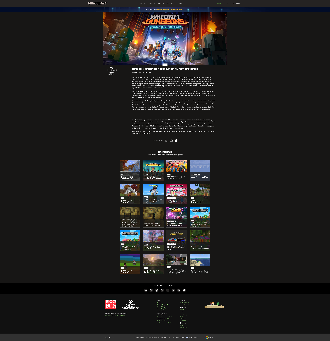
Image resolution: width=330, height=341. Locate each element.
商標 (165, 337)
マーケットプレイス (184, 303)
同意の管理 (122, 315)
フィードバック (183, 314)
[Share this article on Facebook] (176, 140)
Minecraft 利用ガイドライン (111, 315)
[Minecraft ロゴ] (97, 3)
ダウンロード (183, 318)
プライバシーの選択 (193, 337)
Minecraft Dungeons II (162, 305)
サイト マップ (183, 316)
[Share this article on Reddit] (171, 140)
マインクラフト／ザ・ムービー (164, 322)
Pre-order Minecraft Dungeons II (169, 9)
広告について (171, 337)
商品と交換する (183, 327)
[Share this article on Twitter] (166, 140)
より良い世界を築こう (162, 320)
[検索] (229, 3)
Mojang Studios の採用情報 (163, 318)
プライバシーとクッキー (138, 337)
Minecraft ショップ (184, 305)
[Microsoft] (210, 337)
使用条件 (160, 337)
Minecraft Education (162, 311)
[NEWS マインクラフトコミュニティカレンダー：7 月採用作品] (200, 260)
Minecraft (159, 303)
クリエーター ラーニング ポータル (165, 316)
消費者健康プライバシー (151, 337)
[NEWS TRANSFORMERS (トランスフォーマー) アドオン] (176, 166)
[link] (145, 290)
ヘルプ (181, 312)
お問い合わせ (183, 320)
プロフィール (183, 325)
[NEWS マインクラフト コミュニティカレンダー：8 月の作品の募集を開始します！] (176, 259)
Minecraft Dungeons (162, 307)
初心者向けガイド (184, 310)
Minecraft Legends (161, 309)
